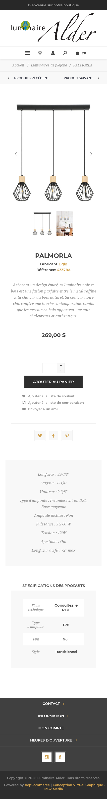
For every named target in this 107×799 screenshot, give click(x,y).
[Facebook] (60, 757)
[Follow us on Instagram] (47, 757)
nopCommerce (37, 785)
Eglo (63, 264)
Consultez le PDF (66, 607)
